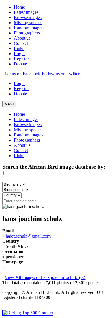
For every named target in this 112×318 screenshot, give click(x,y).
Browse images (28, 17)
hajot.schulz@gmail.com (28, 236)
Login (19, 53)
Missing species (28, 22)
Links (19, 48)
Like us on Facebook (21, 73)
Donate (20, 63)
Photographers (27, 32)
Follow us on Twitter (61, 73)
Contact (21, 43)
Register (21, 58)
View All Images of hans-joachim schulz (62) (45, 277)
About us (22, 38)
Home (19, 7)
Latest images (26, 12)
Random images (28, 27)
